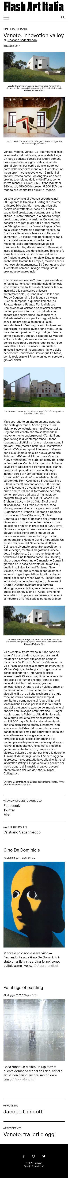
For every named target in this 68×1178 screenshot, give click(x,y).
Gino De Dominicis (21, 850)
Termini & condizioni (34, 1166)
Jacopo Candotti (23, 1111)
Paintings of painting (23, 987)
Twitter (9, 810)
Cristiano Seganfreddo (22, 39)
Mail (6, 814)
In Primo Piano (16, 29)
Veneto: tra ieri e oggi (29, 1134)
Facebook (11, 805)
